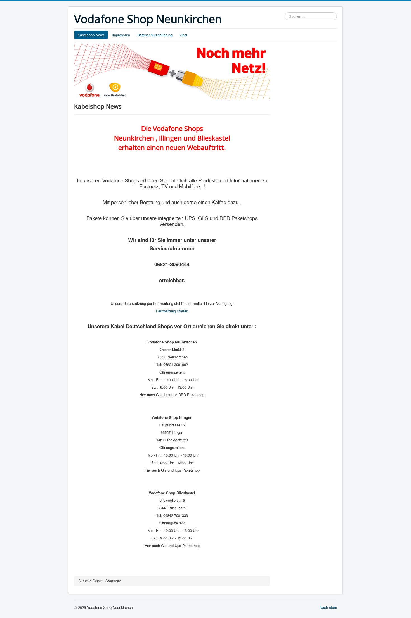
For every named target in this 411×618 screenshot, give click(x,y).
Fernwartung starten (172, 310)
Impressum (121, 34)
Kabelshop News (91, 34)
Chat (183, 34)
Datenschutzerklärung (155, 34)
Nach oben (328, 607)
